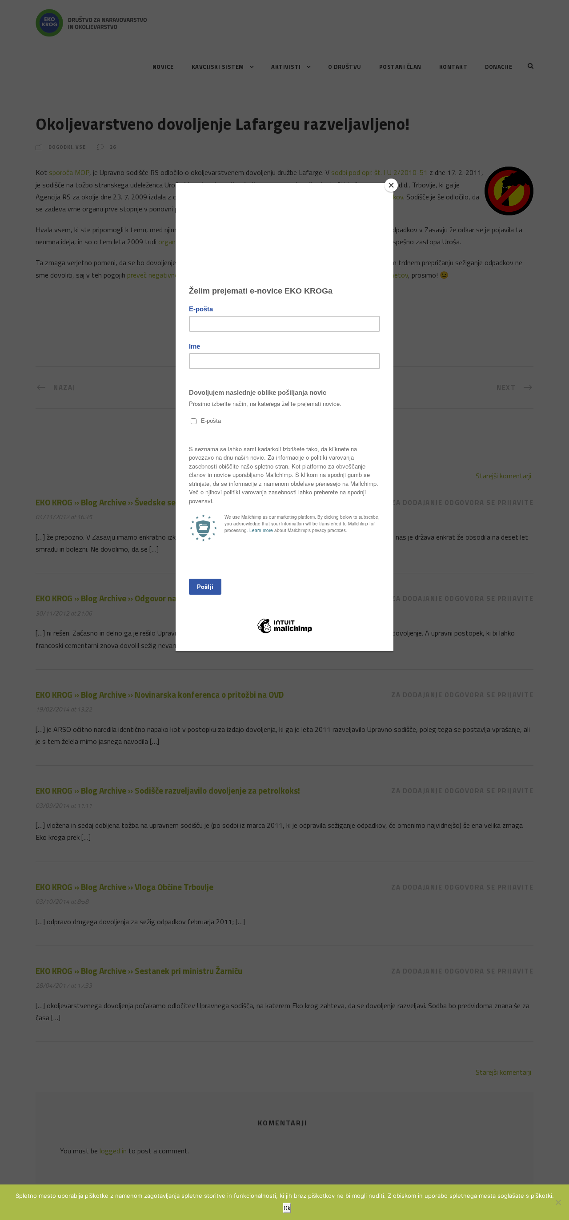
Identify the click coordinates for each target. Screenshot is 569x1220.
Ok (287, 1208)
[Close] (391, 185)
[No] (557, 1202)
